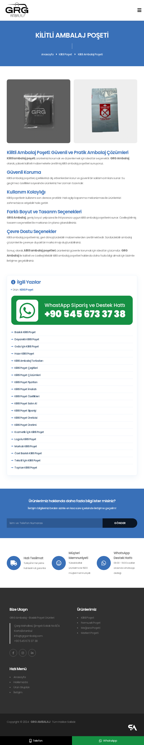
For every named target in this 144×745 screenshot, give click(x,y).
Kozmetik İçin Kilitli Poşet (29, 432)
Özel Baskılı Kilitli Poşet (28, 453)
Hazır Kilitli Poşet (24, 353)
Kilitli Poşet (65, 54)
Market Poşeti (89, 633)
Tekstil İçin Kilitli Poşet (27, 460)
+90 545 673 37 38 (26, 641)
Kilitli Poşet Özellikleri (26, 396)
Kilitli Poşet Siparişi (25, 410)
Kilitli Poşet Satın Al (25, 403)
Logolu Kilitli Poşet (25, 439)
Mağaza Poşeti (90, 628)
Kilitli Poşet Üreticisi (25, 418)
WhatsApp (110, 741)
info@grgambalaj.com (28, 636)
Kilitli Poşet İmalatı (25, 389)
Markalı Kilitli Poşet (25, 446)
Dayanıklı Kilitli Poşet (26, 339)
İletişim (18, 692)
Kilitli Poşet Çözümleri (27, 375)
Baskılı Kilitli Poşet (24, 332)
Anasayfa (47, 54)
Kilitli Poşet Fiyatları (25, 382)
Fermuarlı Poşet (91, 623)
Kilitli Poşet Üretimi (25, 425)
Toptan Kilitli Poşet (25, 467)
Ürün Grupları (21, 687)
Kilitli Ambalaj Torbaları (28, 361)
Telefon (38, 741)
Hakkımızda (21, 682)
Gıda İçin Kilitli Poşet (26, 346)
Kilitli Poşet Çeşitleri (26, 368)
